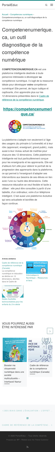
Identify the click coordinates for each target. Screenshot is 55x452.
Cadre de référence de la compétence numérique (25, 97)
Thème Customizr (42, 440)
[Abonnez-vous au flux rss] (27, 447)
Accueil (5, 14)
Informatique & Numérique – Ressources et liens (37, 278)
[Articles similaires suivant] (50, 331)
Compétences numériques (21, 14)
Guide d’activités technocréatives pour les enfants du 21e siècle (12, 302)
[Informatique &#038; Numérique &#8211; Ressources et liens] (37, 267)
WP (18, 440)
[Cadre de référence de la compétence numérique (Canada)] (14, 272)
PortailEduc (20, 435)
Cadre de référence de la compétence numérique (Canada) (40, 368)
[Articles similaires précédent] (43, 331)
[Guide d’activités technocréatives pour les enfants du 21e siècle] (12, 291)
